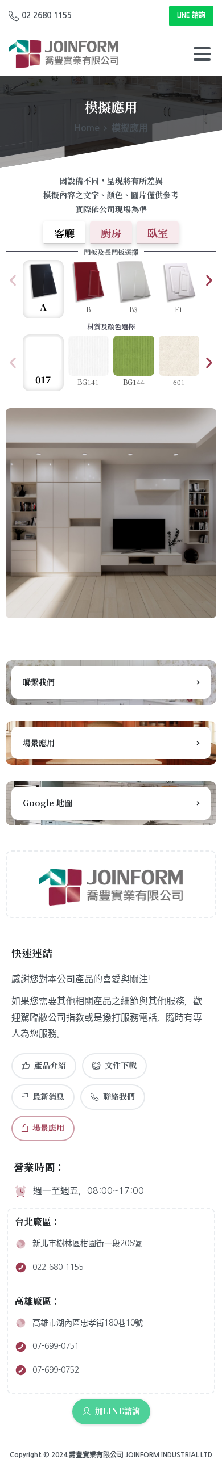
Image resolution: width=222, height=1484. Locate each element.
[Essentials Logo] (110, 887)
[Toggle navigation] (202, 54)
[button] (13, 281)
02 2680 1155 (47, 15)
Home (87, 128)
